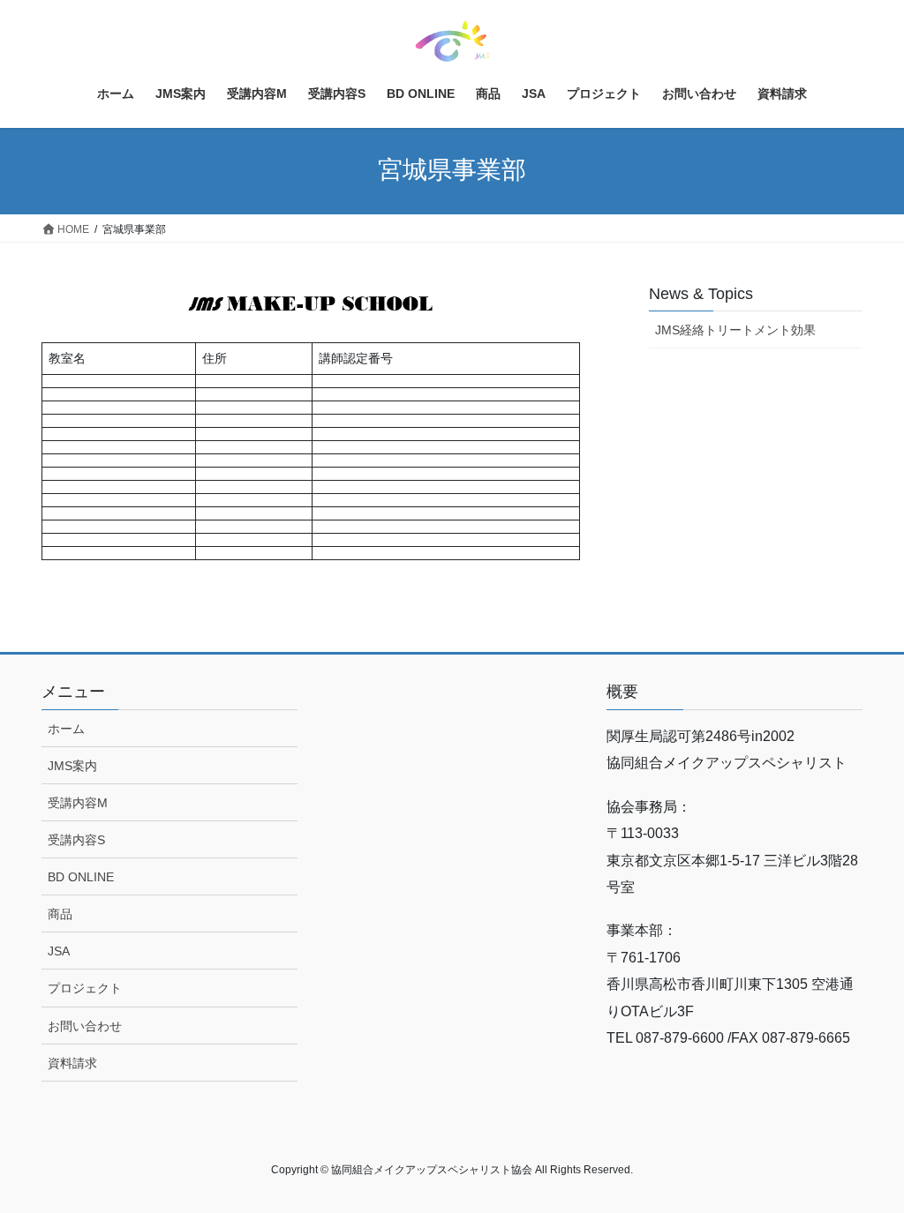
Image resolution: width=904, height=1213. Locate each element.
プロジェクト (85, 988)
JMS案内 (72, 766)
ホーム (66, 729)
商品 (60, 914)
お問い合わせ (85, 1026)
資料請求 (72, 1063)
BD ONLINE (81, 877)
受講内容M (78, 803)
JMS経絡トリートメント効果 (735, 330)
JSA (59, 951)
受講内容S (76, 840)
